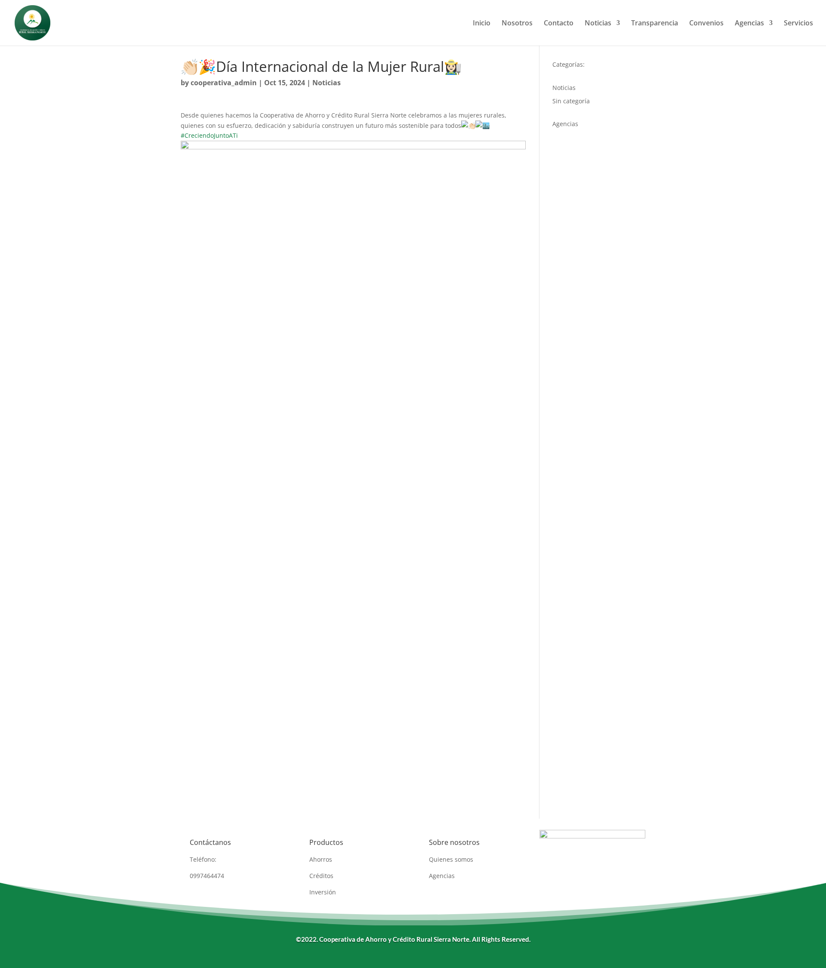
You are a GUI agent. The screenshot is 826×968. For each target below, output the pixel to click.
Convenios (706, 24)
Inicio (481, 24)
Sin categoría (571, 101)
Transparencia (654, 24)
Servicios (798, 24)
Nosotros (517, 24)
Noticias (598, 24)
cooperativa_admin (224, 82)
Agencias (749, 24)
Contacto (558, 24)
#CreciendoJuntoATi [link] (209, 135)
